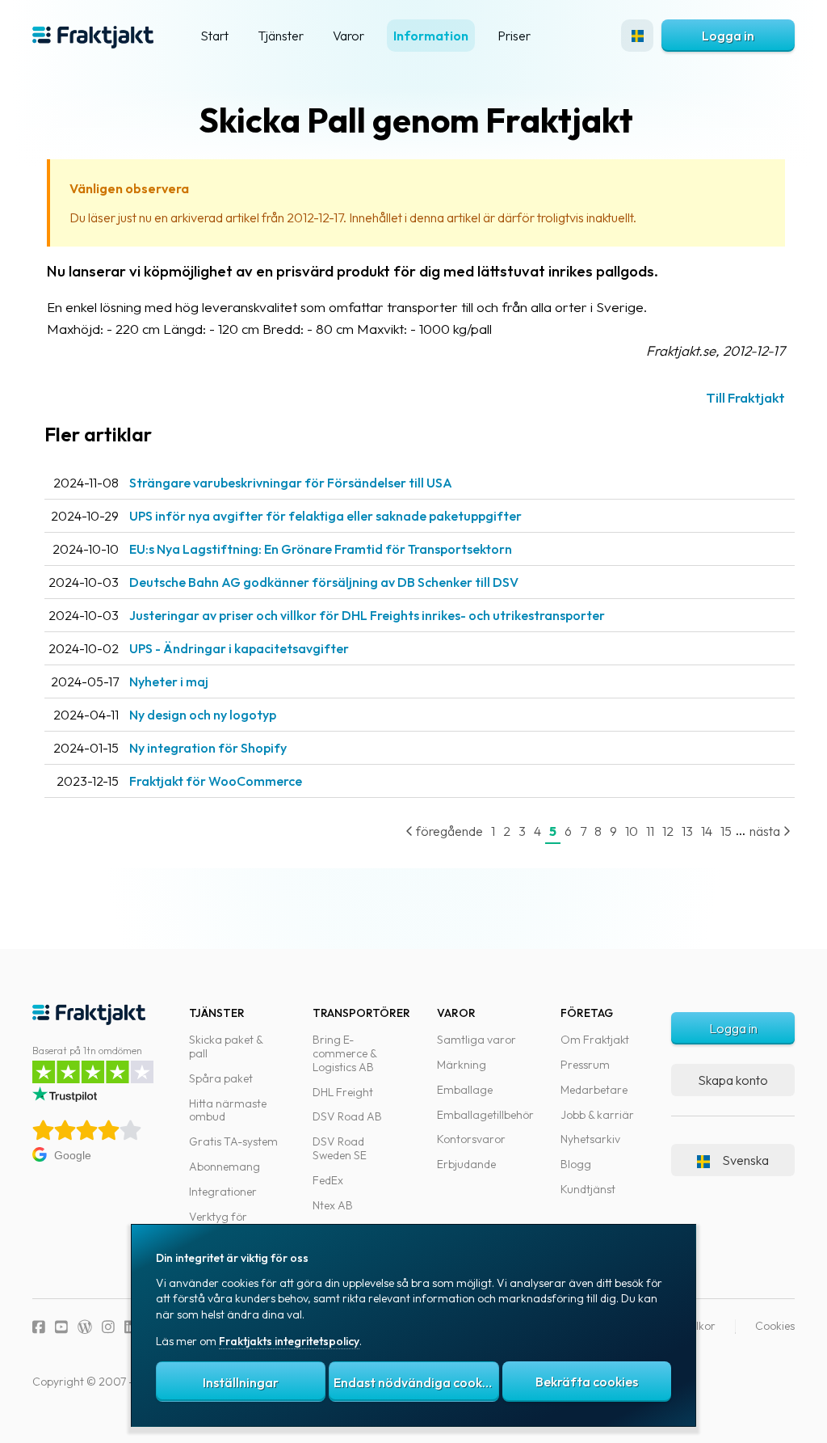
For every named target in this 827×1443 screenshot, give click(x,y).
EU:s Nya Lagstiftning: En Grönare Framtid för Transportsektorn (320, 549)
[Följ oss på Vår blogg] (85, 1327)
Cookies (775, 1326)
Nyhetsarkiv (590, 1139)
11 (650, 831)
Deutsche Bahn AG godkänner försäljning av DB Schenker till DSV (323, 582)
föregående (448, 831)
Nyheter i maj (168, 681)
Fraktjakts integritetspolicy (289, 1341)
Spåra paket (221, 1078)
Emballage (465, 1089)
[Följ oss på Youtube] (61, 1327)
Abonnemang (224, 1166)
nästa (766, 831)
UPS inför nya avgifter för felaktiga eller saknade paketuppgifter (325, 516)
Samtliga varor (476, 1039)
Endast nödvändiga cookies (416, 1382)
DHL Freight (343, 1092)
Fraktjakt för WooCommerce (215, 781)
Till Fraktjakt (745, 397)
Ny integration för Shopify (208, 748)
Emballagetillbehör (485, 1115)
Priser (514, 35)
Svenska (745, 1160)
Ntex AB (333, 1205)
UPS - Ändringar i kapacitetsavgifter (239, 648)
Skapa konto (733, 1080)
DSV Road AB (347, 1116)
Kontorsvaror (471, 1139)
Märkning (461, 1064)
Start (214, 35)
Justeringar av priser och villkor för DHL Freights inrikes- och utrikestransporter (367, 615)
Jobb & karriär (597, 1115)
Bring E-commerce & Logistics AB (344, 1053)
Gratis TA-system (233, 1141)
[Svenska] (637, 35)
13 (687, 831)
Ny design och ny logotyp (202, 715)
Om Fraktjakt (594, 1039)
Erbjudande (466, 1164)
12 (668, 831)
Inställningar (241, 1382)
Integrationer (223, 1191)
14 (706, 831)
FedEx (328, 1180)
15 (726, 831)
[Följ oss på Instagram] (108, 1327)
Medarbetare (594, 1089)
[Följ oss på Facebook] (38, 1327)
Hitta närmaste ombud (228, 1110)
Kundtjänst (587, 1189)
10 (631, 831)
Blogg (575, 1164)
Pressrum (585, 1064)
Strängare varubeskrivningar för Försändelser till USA (290, 483)
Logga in (728, 35)
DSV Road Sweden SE (340, 1148)
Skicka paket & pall (225, 1046)
